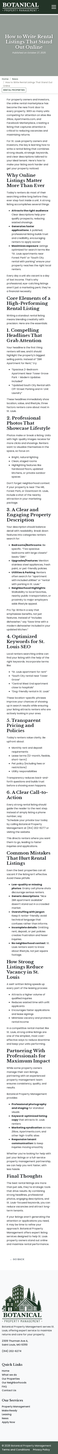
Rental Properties (14, 90)
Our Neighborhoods (14, 1382)
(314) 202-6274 (11, 1351)
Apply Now (8, 1422)
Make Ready (9, 1410)
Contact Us (9, 1390)
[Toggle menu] (54, 7)
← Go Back (17, 1259)
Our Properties (11, 1379)
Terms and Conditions (16, 1449)
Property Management (16, 1406)
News (15, 79)
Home (5, 79)
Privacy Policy (41, 1449)
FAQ (4, 1386)
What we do (9, 1375)
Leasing (6, 1414)
